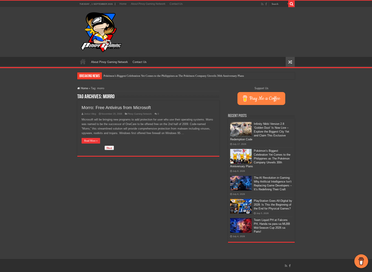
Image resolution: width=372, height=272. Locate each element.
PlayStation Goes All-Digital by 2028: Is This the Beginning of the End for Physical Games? (273, 204)
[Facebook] (266, 4)
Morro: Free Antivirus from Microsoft (116, 107)
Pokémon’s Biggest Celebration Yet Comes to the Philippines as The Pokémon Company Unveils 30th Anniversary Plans (174, 75)
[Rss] (262, 4)
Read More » (91, 140)
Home (123, 3)
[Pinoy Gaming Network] (101, 31)
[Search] (291, 4)
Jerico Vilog (90, 114)
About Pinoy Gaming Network (148, 3)
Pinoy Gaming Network (140, 114)
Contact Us (176, 3)
